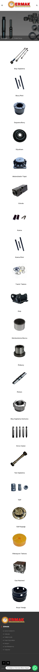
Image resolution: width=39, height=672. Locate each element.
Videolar (7, 634)
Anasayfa (4, 38)
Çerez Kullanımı (9, 631)
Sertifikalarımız (9, 646)
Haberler (7, 650)
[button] (35, 668)
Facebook (4, 663)
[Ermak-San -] (19, 4)
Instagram (8, 663)
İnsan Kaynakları (9, 640)
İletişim (6, 643)
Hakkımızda (8, 637)
